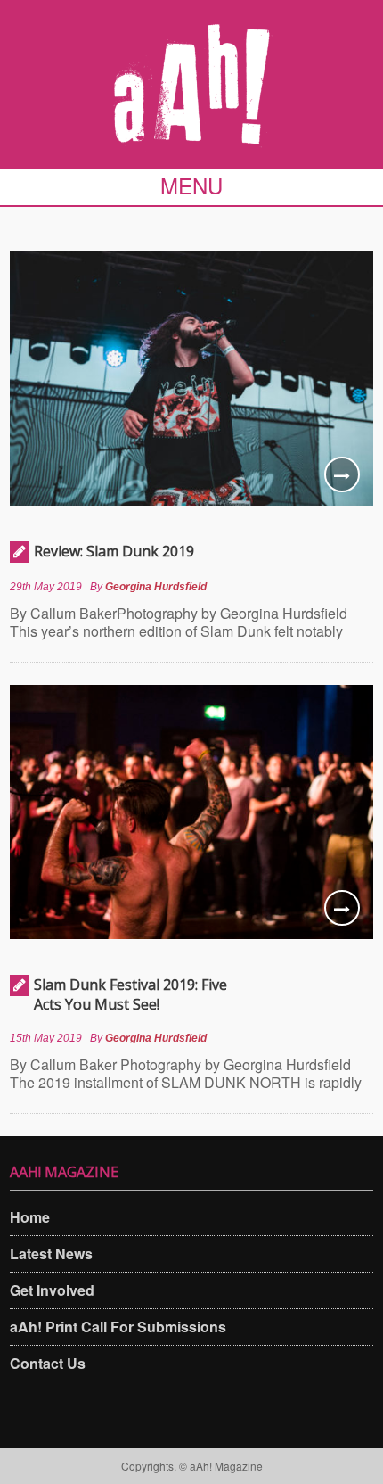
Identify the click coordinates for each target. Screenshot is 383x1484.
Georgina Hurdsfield (156, 587)
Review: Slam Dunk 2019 (114, 551)
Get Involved (52, 1290)
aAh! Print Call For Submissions (118, 1326)
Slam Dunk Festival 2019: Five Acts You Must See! (130, 994)
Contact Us (48, 1363)
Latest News (51, 1253)
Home (30, 1217)
